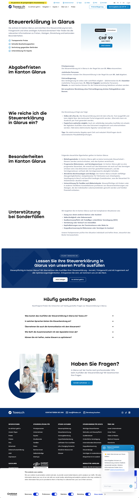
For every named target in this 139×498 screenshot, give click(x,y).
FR (118, 3)
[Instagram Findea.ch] (122, 412)
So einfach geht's (34, 7)
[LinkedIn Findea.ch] (129, 412)
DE (114, 3)
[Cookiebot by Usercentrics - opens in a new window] (12, 494)
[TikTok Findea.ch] (126, 412)
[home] (17, 7)
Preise (73, 7)
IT (120, 3)
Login (128, 3)
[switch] (54, 494)
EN (123, 3)
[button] (46, 7)
